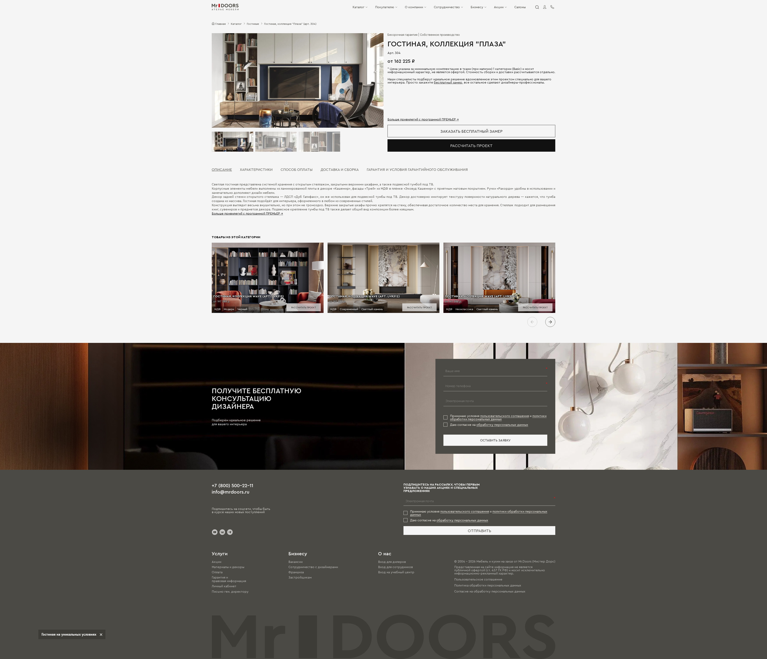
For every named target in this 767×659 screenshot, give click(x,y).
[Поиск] (537, 7)
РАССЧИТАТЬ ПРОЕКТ (471, 145)
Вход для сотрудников (395, 566)
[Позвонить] (552, 7)
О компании (414, 7)
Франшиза (296, 572)
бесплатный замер (448, 82)
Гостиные (253, 23)
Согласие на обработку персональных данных (489, 591)
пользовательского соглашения (504, 415)
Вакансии (295, 561)
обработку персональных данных (502, 424)
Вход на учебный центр (396, 572)
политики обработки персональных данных (498, 417)
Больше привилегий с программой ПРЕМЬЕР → (423, 119)
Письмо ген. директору (230, 591)
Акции (499, 7)
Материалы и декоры (228, 566)
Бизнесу (477, 7)
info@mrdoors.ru (230, 491)
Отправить (479, 531)
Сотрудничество (447, 7)
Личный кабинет (224, 586)
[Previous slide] (532, 322)
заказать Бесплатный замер (471, 131)
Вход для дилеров (392, 561)
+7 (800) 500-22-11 (232, 485)
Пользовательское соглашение (478, 579)
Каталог (358, 7)
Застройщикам (300, 577)
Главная (220, 23)
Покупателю (384, 7)
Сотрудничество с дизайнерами (313, 566)
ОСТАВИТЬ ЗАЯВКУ (495, 440)
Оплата (217, 572)
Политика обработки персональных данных (487, 585)
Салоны (520, 7)
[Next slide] (550, 322)
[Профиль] (545, 7)
